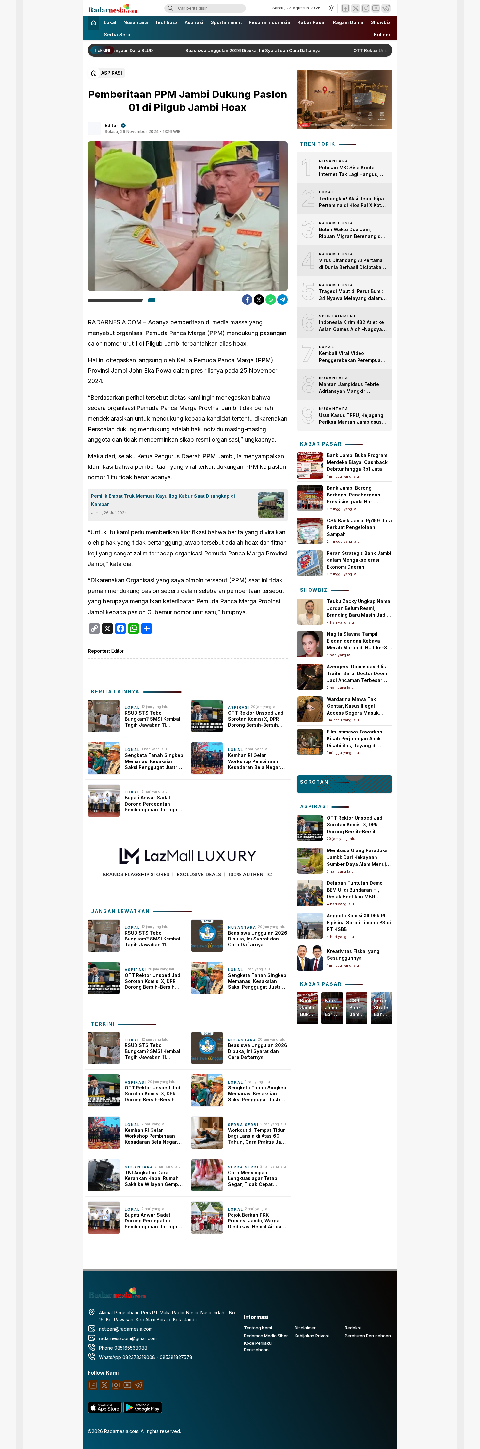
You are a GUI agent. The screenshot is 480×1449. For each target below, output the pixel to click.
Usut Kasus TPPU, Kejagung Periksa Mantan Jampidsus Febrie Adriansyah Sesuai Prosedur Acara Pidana (351, 418)
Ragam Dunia (348, 22)
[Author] (94, 128)
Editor (111, 125)
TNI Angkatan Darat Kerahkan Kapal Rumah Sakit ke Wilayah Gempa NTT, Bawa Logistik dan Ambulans (153, 1179)
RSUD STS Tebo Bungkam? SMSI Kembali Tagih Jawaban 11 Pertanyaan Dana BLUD (153, 719)
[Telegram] (386, 8)
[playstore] (142, 1411)
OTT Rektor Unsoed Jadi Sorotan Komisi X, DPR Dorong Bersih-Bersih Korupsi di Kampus (256, 719)
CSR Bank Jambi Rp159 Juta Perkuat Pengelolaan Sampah (359, 527)
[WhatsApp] (270, 299)
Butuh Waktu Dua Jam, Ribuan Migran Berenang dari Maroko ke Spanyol (353, 233)
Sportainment (226, 22)
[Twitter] (355, 8)
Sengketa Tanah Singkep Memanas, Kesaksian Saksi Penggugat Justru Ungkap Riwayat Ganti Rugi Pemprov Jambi (154, 761)
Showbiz (381, 22)
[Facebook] (345, 8)
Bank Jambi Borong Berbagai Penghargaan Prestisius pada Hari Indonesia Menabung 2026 (332, 1008)
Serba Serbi (118, 34)
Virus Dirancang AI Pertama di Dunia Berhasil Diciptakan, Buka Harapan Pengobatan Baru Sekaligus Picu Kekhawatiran (352, 264)
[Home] (93, 23)
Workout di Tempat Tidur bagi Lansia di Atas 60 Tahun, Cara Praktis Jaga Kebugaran (257, 1136)
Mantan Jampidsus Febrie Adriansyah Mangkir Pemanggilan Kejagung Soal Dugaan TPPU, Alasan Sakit (351, 387)
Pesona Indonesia (269, 22)
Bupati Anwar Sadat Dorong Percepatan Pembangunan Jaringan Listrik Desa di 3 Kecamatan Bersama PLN (154, 804)
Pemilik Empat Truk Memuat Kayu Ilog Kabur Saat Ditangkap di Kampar (163, 500)
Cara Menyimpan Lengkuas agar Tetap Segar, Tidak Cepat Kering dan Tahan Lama (255, 1179)
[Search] (170, 8)
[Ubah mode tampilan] (331, 8)
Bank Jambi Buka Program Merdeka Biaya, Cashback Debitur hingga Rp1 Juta (357, 462)
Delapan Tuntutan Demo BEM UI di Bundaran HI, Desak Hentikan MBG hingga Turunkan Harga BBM (355, 896)
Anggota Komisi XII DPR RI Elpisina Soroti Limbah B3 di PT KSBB (359, 922)
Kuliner (382, 34)
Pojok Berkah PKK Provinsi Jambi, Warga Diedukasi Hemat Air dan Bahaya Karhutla (256, 1221)
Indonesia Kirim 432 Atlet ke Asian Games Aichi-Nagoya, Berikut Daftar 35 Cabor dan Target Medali (351, 326)
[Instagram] (365, 8)
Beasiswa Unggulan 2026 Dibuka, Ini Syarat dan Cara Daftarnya (234, 50)
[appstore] (105, 1411)
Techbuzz (166, 22)
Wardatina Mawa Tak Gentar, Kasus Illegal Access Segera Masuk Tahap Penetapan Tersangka (353, 712)
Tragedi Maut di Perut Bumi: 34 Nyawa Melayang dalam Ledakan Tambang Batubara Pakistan (351, 295)
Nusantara (135, 22)
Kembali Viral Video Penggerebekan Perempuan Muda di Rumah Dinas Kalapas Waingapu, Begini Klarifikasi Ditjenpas (351, 356)
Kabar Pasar (311, 22)
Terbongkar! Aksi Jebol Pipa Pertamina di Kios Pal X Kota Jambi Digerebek (351, 202)
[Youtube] (375, 8)
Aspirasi (194, 22)
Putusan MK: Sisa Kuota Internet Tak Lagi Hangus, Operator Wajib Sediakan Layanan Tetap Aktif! (348, 171)
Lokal (110, 22)
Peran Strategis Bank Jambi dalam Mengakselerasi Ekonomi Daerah (359, 559)
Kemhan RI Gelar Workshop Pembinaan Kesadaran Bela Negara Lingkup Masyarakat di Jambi (255, 761)
